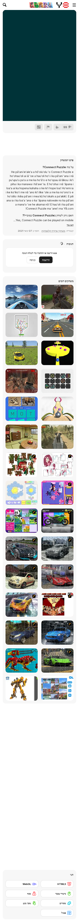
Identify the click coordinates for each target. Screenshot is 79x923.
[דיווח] (48, 127)
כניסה (32, 259)
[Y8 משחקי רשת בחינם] (62, 5)
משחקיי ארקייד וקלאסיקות (53, 230)
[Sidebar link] (74, 5)
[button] (70, 225)
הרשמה (46, 259)
